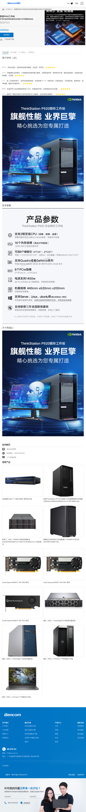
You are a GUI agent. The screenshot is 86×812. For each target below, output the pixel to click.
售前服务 (80, 726)
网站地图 (72, 775)
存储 (56, 730)
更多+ (27, 742)
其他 (56, 742)
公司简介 (5, 726)
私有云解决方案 (30, 726)
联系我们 (7, 35)
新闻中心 (5, 734)
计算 (56, 726)
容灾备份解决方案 (31, 734)
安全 (56, 738)
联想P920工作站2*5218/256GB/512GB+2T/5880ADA (33, 9)
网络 (56, 734)
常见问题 (80, 738)
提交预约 (61, 796)
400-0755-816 (11, 749)
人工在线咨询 (11, 457)
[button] (60, 41)
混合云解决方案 (30, 730)
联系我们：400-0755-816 (16, 453)
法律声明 (80, 775)
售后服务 (80, 734)
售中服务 (80, 730)
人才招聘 (5, 730)
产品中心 (9, 9)
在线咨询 (27, 803)
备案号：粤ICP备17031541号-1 (16, 775)
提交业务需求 (11, 449)
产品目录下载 (9, 39)
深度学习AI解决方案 (32, 738)
